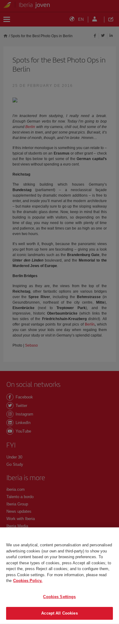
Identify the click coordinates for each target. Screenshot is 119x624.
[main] (59, 575)
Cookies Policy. (27, 580)
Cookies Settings (59, 596)
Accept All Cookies (59, 613)
